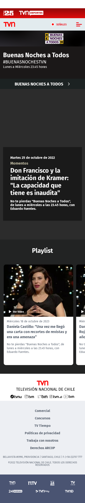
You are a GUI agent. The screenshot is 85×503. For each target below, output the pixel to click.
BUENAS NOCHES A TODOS (39, 84)
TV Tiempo (42, 425)
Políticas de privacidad (42, 432)
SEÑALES (61, 24)
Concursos (42, 418)
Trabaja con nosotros (42, 440)
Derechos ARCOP (42, 447)
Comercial (42, 410)
